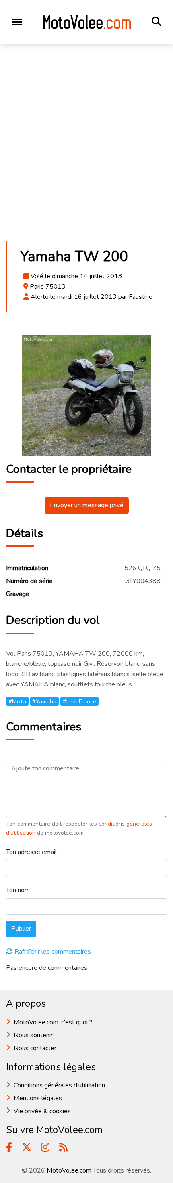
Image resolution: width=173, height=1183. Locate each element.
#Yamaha (44, 701)
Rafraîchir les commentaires (52, 951)
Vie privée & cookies (42, 1111)
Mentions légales (38, 1098)
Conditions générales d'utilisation (59, 1085)
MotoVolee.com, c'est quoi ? (53, 1022)
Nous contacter (35, 1048)
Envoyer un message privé (87, 505)
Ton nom (18, 890)
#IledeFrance (79, 701)
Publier (21, 928)
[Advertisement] (86, 145)
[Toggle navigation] (16, 22)
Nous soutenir (33, 1035)
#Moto (17, 701)
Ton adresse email (31, 851)
